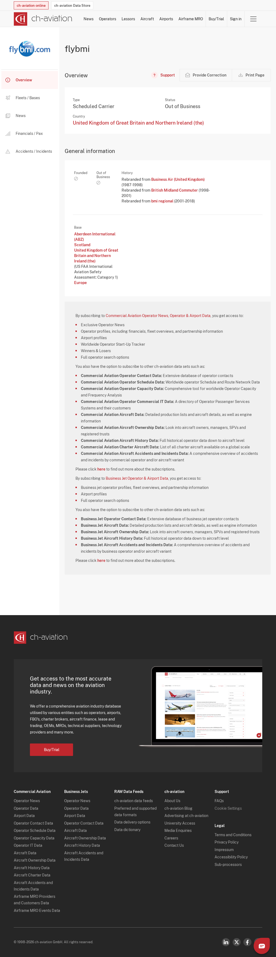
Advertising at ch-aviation (186, 815)
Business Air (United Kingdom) (178, 179)
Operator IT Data (28, 845)
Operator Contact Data (33, 823)
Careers (171, 838)
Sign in (236, 19)
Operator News (27, 801)
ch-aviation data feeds (133, 801)
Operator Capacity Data (34, 838)
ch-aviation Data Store (72, 6)
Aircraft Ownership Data (35, 860)
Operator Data (26, 808)
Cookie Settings (228, 808)
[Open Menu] (253, 19)
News (89, 19)
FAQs (219, 801)
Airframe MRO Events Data (37, 910)
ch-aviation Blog (178, 808)
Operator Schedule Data (35, 830)
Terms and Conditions (233, 835)
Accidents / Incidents (34, 151)
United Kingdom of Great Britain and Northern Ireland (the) (138, 123)
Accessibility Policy (231, 857)
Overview (24, 80)
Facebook (247, 942)
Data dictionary (127, 830)
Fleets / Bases (28, 98)
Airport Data (24, 815)
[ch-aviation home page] (43, 19)
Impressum (224, 850)
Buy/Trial (216, 19)
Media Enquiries (178, 830)
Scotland (82, 245)
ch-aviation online (31, 6)
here (101, 469)
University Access (179, 823)
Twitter (237, 942)
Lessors (128, 19)
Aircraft (147, 19)
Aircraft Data (25, 853)
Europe (80, 283)
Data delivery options (132, 822)
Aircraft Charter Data (32, 875)
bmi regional (162, 201)
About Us (172, 801)
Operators (107, 19)
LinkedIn (226, 942)
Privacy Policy (227, 842)
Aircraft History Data (32, 868)
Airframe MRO (190, 19)
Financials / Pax (29, 133)
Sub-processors (228, 864)
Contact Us (174, 845)
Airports (166, 19)
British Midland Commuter (175, 190)
